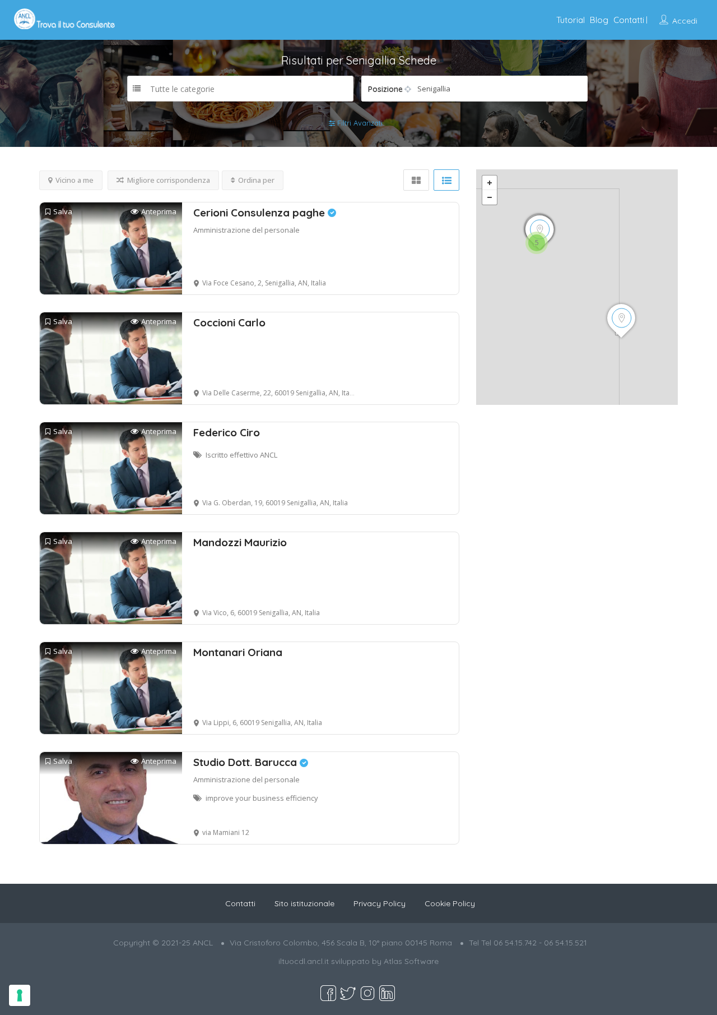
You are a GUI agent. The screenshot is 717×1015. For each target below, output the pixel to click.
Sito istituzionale (304, 903)
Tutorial (570, 20)
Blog (599, 20)
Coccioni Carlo (229, 322)
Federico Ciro (226, 432)
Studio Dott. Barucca (246, 762)
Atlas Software (411, 961)
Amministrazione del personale (246, 230)
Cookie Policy (450, 903)
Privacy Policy (379, 903)
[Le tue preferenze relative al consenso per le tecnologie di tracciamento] (19, 995)
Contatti (628, 20)
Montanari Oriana (237, 652)
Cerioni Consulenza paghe (260, 212)
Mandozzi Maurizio (240, 542)
